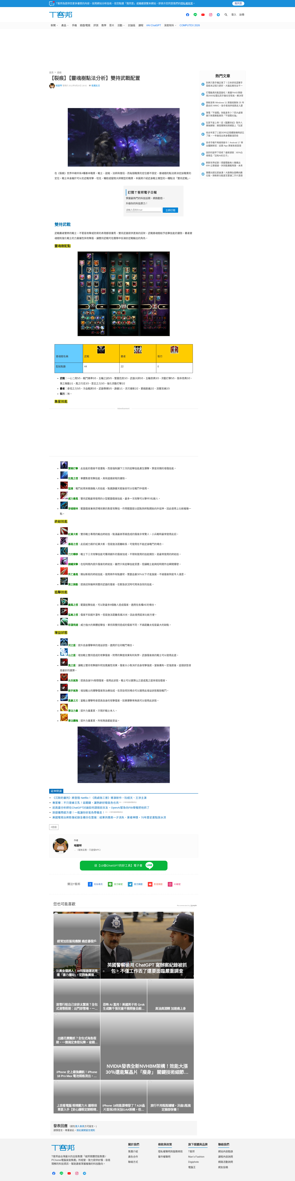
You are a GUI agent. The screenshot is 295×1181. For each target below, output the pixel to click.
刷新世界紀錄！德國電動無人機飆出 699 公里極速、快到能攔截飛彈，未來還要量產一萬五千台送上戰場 (224, 165)
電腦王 (192, 1167)
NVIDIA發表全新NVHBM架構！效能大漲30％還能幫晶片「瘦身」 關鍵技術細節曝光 (147, 1069)
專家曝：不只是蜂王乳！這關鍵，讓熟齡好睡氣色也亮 (85, 802)
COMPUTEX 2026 (190, 25)
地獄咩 (59, 85)
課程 (140, 25)
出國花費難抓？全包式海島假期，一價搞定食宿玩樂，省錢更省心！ (77, 1040)
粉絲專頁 (98, 884)
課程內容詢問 (225, 1156)
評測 (95, 25)
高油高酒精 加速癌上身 (170, 1008)
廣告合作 (133, 1156)
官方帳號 (118, 884)
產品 (63, 25)
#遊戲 (54, 827)
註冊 (241, 14)
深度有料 (169, 25)
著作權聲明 (164, 1156)
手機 (74, 25)
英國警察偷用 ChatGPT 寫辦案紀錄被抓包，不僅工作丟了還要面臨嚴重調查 (147, 967)
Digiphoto (193, 1162)
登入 (233, 14)
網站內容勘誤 (225, 1151)
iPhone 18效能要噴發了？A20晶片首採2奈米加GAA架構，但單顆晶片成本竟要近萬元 (123, 1108)
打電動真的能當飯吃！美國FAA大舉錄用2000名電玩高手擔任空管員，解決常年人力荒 (224, 95)
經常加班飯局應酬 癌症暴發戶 (76, 941)
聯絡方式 (133, 1162)
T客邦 (191, 1151)
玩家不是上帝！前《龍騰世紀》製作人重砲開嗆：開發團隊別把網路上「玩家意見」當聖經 (224, 125)
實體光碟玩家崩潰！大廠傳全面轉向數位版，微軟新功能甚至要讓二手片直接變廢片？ (224, 175)
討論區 (131, 25)
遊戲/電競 (85, 25)
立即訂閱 (170, 210)
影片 (111, 25)
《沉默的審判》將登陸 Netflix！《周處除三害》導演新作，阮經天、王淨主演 (99, 797)
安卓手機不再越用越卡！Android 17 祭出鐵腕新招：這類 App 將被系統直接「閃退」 (224, 145)
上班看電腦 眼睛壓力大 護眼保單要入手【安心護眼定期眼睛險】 (77, 1108)
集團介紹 (133, 1151)
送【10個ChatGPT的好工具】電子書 (118, 865)
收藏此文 (95, 85)
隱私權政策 (187, 3)
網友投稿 (223, 1167)
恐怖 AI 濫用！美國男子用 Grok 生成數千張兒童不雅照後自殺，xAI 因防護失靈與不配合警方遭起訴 (124, 1007)
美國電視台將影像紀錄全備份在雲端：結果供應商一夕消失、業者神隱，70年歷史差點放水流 (109, 817)
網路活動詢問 (225, 1162)
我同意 (238, 3)
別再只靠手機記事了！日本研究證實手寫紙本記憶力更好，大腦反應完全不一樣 (224, 85)
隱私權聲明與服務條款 (170, 1151)
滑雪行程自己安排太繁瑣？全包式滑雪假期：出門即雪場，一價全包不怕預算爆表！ (77, 1007)
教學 (103, 25)
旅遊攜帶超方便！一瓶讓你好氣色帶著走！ (78, 812)
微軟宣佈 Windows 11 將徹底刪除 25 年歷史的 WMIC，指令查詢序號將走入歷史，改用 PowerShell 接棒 (225, 105)
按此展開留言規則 (86, 1130)
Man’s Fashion (196, 1156)
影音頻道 (158, 884)
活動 (119, 25)
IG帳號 (177, 884)
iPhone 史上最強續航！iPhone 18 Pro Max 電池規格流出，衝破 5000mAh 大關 (77, 1074)
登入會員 (79, 1126)
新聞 (53, 25)
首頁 (51, 72)
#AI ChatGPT (153, 25)
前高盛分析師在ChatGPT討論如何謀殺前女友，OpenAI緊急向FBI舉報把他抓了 (100, 807)
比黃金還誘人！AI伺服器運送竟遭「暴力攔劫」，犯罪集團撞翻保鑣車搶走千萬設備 (77, 973)
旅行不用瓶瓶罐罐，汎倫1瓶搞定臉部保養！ (171, 1107)
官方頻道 (138, 884)
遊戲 (59, 72)
